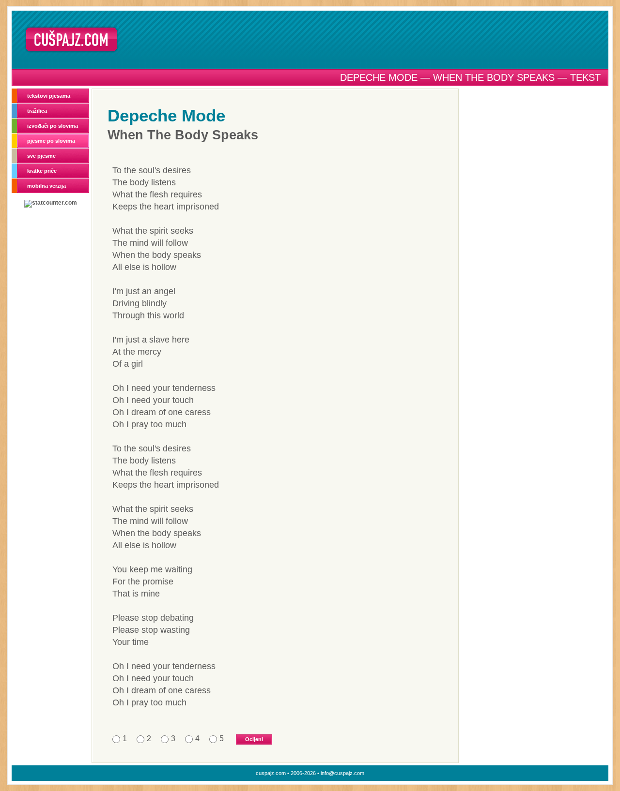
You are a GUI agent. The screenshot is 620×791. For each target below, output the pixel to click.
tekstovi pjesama (48, 96)
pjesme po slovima (51, 141)
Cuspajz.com (71, 39)
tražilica (37, 111)
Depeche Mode (166, 115)
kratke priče (42, 171)
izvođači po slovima (52, 126)
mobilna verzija (46, 186)
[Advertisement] (367, 39)
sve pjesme (41, 156)
